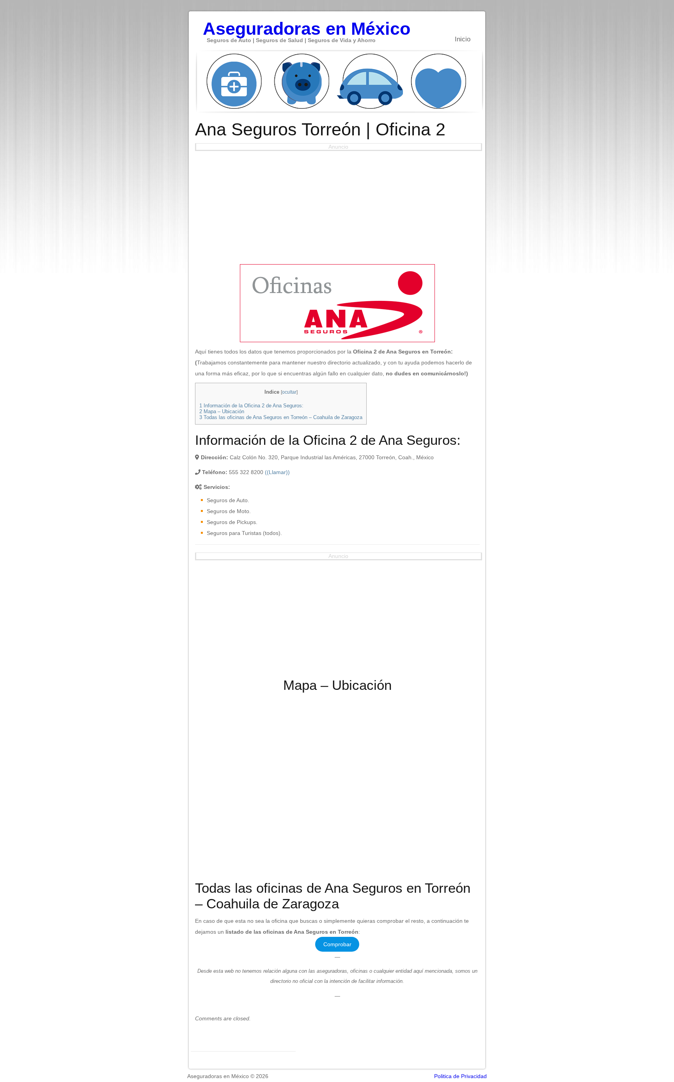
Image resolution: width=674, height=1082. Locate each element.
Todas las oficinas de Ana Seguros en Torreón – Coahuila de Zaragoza (280, 417)
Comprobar (337, 944)
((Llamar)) (277, 472)
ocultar (289, 392)
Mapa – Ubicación (221, 411)
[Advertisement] (337, 205)
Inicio (462, 39)
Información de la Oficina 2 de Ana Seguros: (251, 406)
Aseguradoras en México (306, 24)
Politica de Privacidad (460, 1076)
